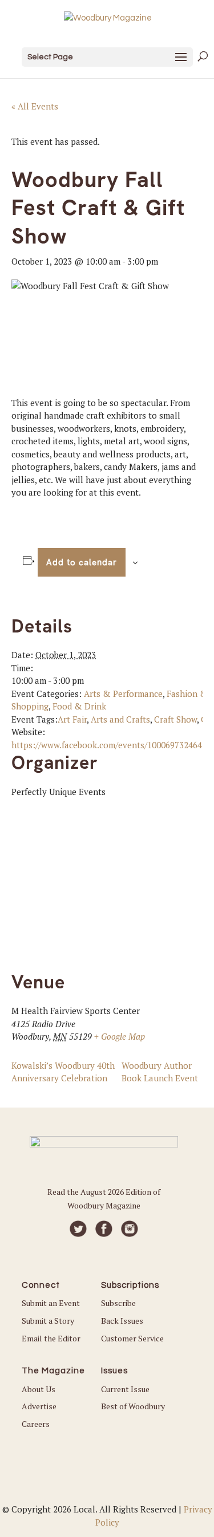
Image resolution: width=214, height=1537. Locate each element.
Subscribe (118, 1302)
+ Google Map (119, 1036)
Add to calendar (81, 562)
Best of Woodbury (133, 1406)
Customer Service (132, 1338)
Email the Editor (51, 1338)
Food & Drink (79, 706)
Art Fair (72, 719)
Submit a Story (48, 1320)
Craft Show (175, 719)
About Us (38, 1389)
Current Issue (125, 1389)
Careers (36, 1423)
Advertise (39, 1406)
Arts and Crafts (120, 719)
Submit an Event (51, 1302)
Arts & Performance (123, 693)
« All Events (34, 106)
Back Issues (122, 1320)
